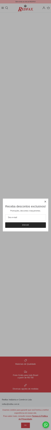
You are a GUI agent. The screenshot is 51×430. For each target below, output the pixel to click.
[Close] (45, 201)
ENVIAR (25, 225)
